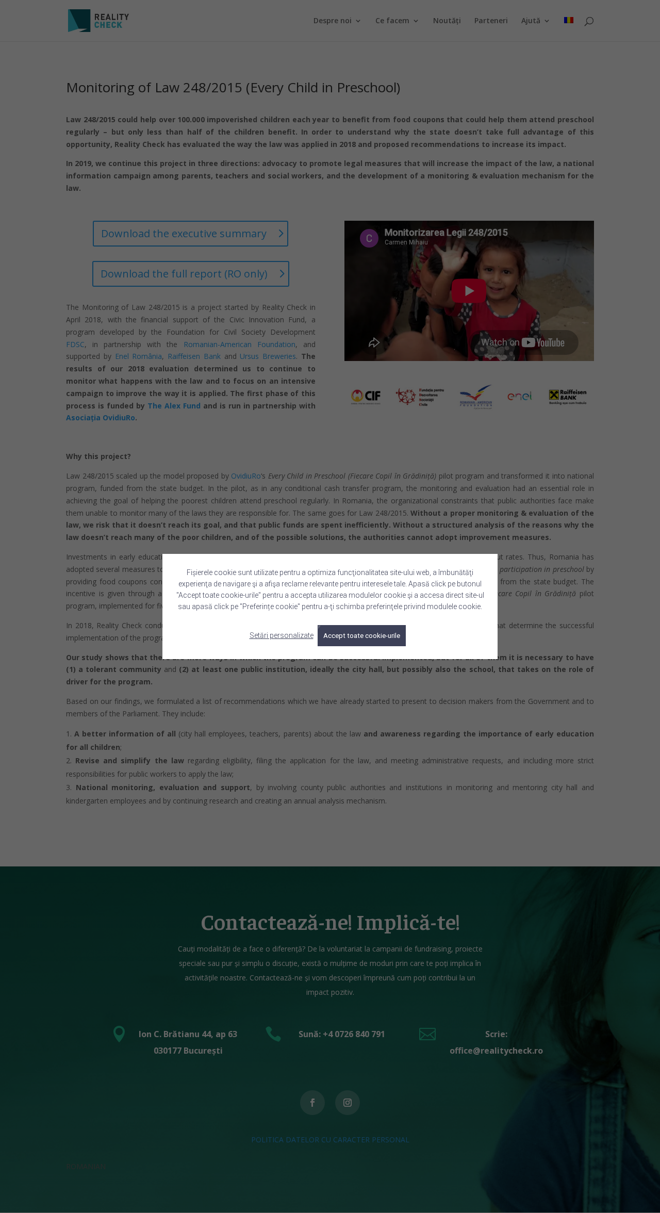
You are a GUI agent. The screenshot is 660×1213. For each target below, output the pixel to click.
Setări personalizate (282, 635)
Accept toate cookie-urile (361, 636)
